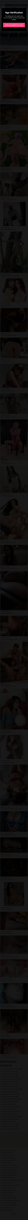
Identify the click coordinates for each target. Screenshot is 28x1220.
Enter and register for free (14, 25)
